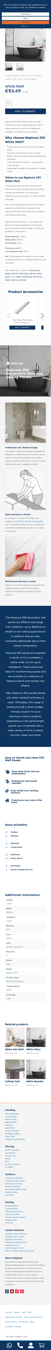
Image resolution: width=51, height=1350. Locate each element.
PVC (8, 929)
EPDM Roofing (11, 1206)
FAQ (29, 1312)
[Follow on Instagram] (17, 1291)
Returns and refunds (13, 1317)
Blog (32, 1322)
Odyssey (9, 1125)
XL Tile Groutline (12, 1164)
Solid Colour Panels (18, 280)
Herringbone (10, 1153)
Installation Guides (13, 1326)
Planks (7, 1158)
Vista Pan (9, 1223)
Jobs (23, 1312)
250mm (9, 912)
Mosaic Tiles (10, 1156)
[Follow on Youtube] (12, 1291)
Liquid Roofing (11, 1209)
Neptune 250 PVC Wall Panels (16, 274)
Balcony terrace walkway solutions (19, 1251)
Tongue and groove (14, 947)
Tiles (7, 1161)
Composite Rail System (15, 1181)
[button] (42, 29)
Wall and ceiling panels (25, 79)
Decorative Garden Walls (15, 1189)
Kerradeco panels (12, 1133)
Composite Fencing (13, 1184)
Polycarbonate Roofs (14, 1211)
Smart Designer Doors (14, 1248)
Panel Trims (10, 1136)
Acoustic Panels (12, 1131)
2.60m (9, 904)
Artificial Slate (11, 1220)
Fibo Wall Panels (12, 1114)
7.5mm (9, 921)
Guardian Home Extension (16, 1234)
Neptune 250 (12, 973)
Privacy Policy (11, 1322)
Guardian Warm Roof (14, 1239)
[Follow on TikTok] (22, 1291)
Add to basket (25, 111)
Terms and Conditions (33, 1317)
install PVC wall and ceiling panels (29, 521)
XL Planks (9, 1167)
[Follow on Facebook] (7, 1291)
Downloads (23, 1322)
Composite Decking (13, 1178)
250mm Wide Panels (24, 277)
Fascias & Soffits (12, 1214)
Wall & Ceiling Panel (14, 981)
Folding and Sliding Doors (16, 1242)
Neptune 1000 (11, 1122)
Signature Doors (12, 1245)
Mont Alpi (9, 1195)
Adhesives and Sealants (15, 1139)
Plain (8, 964)
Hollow (9, 938)
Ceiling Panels (12, 76)
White (8, 990)
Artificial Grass (11, 1192)
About (17, 1312)
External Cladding (12, 1186)
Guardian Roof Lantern (14, 1236)
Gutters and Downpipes (15, 1217)
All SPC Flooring (12, 1150)
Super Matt (10, 1128)
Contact (8, 1312)
